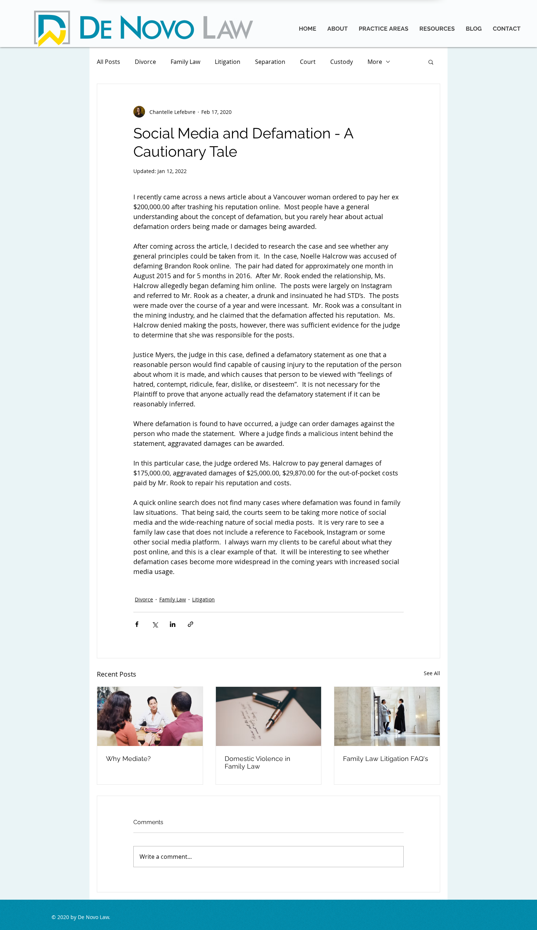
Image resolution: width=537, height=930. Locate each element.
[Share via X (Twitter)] (154, 624)
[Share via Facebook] (136, 624)
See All (432, 673)
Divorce (145, 62)
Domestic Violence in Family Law (257, 762)
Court (308, 62)
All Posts (108, 62)
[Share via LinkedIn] (172, 624)
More (374, 62)
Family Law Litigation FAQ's (385, 758)
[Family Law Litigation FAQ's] (387, 716)
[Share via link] (190, 624)
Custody (341, 62)
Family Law (185, 62)
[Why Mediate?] (150, 716)
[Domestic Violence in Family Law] (268, 716)
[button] (430, 62)
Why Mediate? (128, 758)
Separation (270, 62)
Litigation (227, 62)
